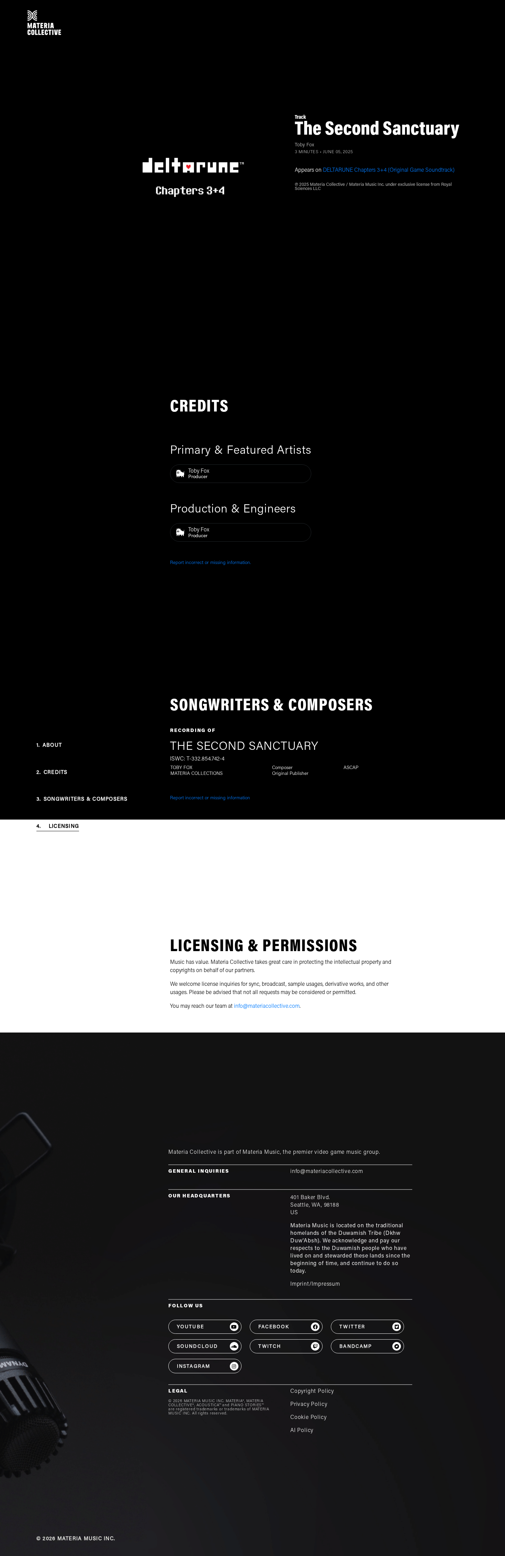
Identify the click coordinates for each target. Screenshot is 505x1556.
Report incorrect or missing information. (210, 563)
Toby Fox (304, 145)
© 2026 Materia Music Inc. (75, 1539)
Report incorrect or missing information (210, 798)
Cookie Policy (308, 1417)
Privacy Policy (308, 1404)
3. (82, 799)
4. (57, 826)
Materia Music (261, 1152)
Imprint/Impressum (315, 1284)
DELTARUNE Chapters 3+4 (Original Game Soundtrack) (388, 170)
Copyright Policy (312, 1391)
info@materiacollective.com (267, 1006)
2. (52, 772)
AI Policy (301, 1430)
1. (49, 745)
